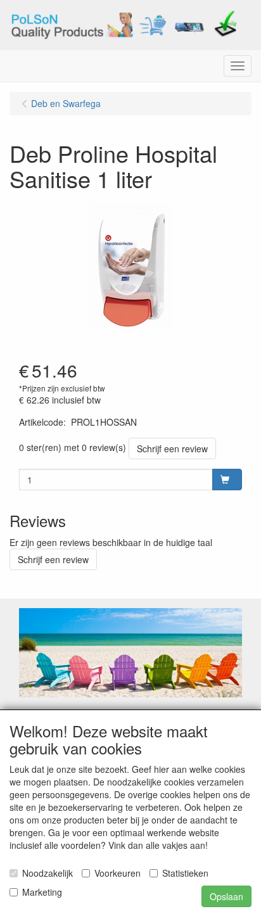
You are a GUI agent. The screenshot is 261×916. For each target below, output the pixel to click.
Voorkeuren (117, 873)
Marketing (42, 892)
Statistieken (185, 873)
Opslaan (226, 896)
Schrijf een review (172, 448)
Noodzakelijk (47, 873)
